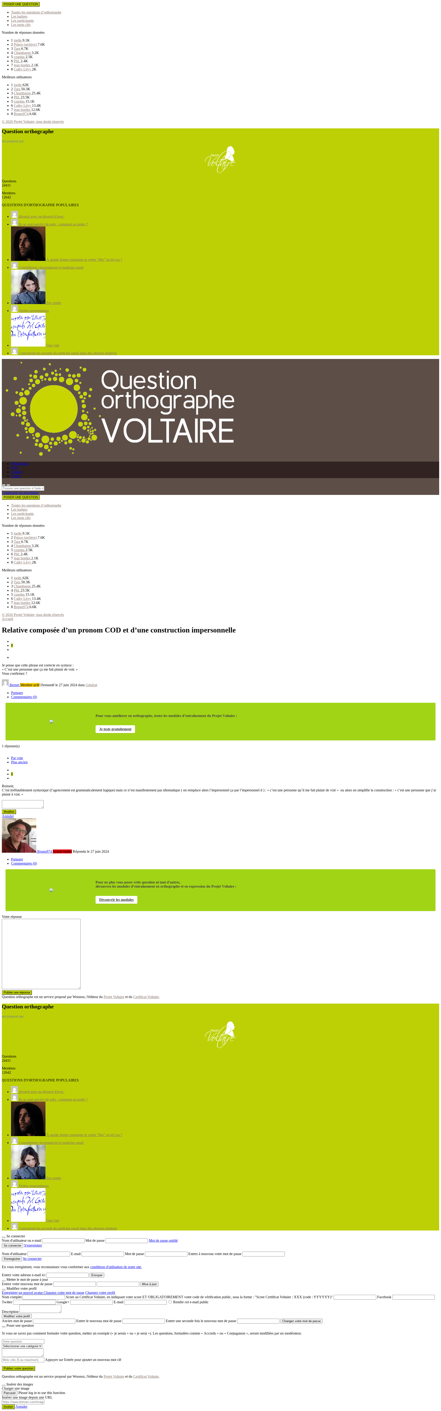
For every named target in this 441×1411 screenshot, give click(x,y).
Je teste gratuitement (115, 729)
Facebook (384, 1297)
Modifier (9, 811)
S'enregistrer (33, 1245)
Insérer (8, 1406)
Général (91, 685)
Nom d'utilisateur (15, 1254)
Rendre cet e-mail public (191, 1302)
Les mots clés (21, 25)
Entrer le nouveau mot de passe (99, 1321)
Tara (17, 49)
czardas (19, 57)
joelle (18, 40)
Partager (17, 693)
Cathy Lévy (23, 69)
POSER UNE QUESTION (21, 4)
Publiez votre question (18, 1368)
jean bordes (22, 65)
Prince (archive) (26, 44)
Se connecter (32, 1259)
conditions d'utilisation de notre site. (116, 1267)
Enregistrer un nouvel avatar (23, 1293)
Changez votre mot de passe (64, 1293)
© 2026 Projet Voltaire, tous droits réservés (33, 122)
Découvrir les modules (116, 900)
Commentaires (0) (24, 697)
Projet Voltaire (114, 997)
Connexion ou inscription (20, 493)
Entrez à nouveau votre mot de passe (215, 1254)
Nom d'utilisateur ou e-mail (22, 1240)
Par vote (17, 758)
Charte (16, 476)
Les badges (19, 16)
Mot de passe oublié (163, 1240)
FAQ (14, 468)
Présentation (20, 464)
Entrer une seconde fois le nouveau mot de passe (201, 1321)
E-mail (76, 1254)
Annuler (8, 816)
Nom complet (12, 1297)
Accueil (7, 619)
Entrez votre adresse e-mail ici (23, 1275)
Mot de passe (95, 1240)
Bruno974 (21, 114)
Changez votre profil (100, 1293)
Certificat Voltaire (146, 997)
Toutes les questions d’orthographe (36, 12)
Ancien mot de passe (17, 1321)
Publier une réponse (17, 992)
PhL (17, 61)
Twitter (7, 1302)
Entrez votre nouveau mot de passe (27, 1284)
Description (10, 1312)
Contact (16, 472)
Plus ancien (19, 762)
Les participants (22, 21)
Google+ (63, 1302)
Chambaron (23, 53)
